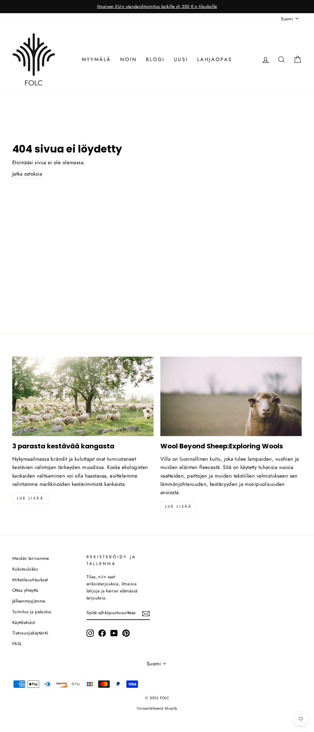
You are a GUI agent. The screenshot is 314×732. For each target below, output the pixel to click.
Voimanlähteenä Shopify (157, 708)
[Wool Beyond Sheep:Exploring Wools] (231, 396)
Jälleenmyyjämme (28, 601)
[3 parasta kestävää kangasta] (83, 396)
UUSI (181, 59)
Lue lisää (30, 498)
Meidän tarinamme (30, 558)
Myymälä (96, 59)
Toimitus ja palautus (32, 612)
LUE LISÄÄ (178, 506)
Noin (128, 59)
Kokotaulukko (25, 569)
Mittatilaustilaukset (30, 580)
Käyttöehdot (23, 622)
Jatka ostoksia (27, 173)
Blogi (155, 59)
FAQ (16, 644)
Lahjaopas (214, 59)
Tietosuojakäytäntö (30, 633)
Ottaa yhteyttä (25, 590)
